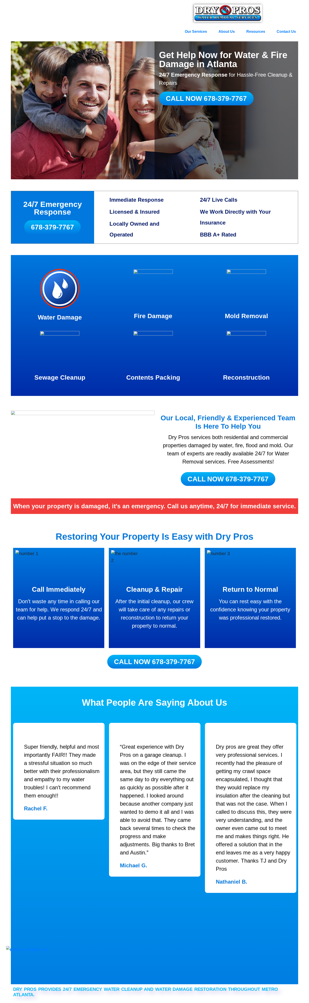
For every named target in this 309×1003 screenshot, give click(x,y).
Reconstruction (246, 377)
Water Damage (60, 317)
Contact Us (286, 31)
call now (206, 98)
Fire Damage (153, 315)
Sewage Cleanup (59, 377)
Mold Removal (246, 315)
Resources (255, 31)
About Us (227, 31)
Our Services (196, 31)
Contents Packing (153, 377)
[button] (198, 31)
